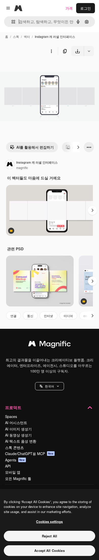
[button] (49, 386)
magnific (22, 167)
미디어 (68, 316)
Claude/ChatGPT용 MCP (29, 453)
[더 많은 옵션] (51, 51)
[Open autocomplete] (11, 22)
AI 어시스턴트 (16, 422)
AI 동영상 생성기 (18, 435)
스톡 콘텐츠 (14, 447)
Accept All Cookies (49, 550)
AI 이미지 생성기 (18, 428)
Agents (15, 459)
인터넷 (48, 316)
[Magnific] (49, 345)
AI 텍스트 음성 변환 (20, 441)
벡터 (27, 36)
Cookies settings (49, 521)
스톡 (16, 36)
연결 (13, 316)
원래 (29, 68)
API (8, 466)
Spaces (11, 416)
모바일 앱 (12, 472)
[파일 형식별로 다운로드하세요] (89, 51)
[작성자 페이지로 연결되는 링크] (9, 165)
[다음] (78, 147)
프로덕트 (13, 407)
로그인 (85, 8)
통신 (30, 316)
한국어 (49, 386)
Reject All (49, 536)
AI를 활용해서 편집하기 (35, 147)
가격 (69, 8)
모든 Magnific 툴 (18, 478)
